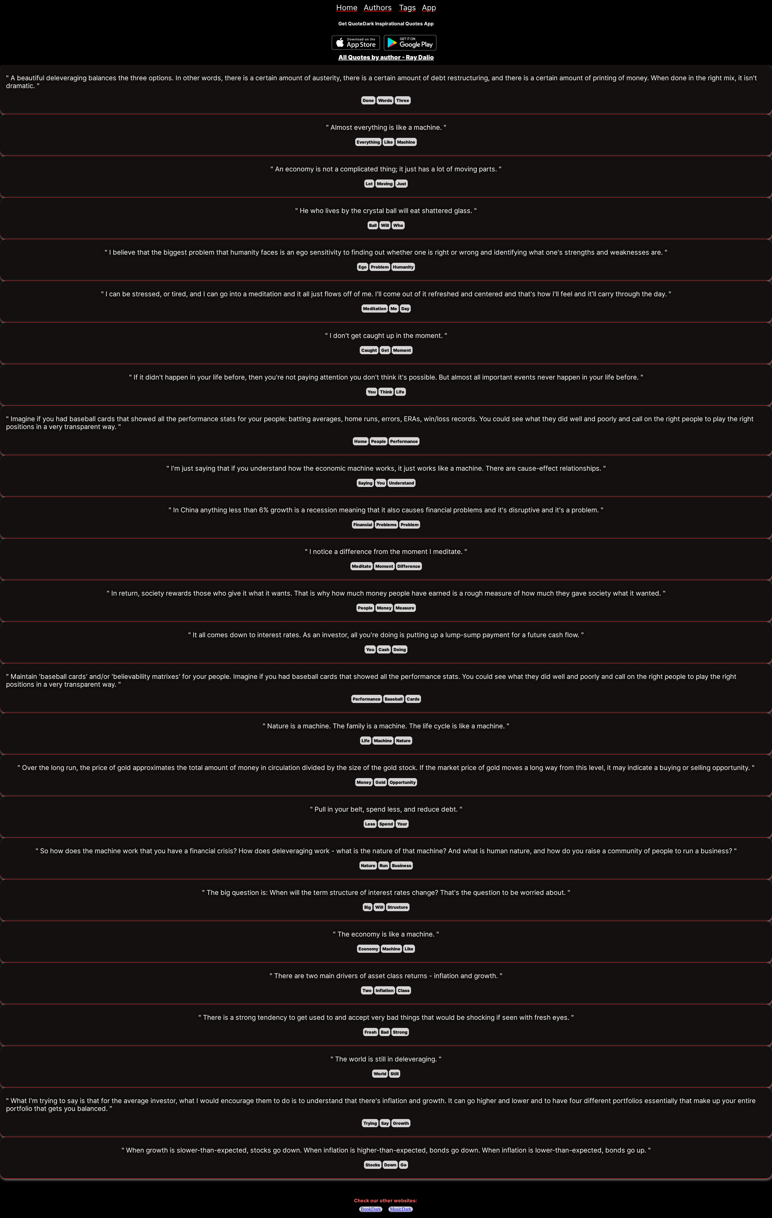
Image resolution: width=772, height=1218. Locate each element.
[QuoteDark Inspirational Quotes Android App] (410, 43)
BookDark (371, 1209)
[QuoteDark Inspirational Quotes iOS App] (356, 43)
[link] (347, 7)
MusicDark (400, 1209)
